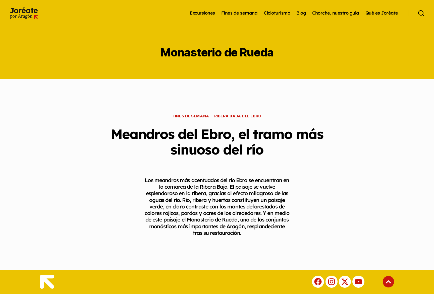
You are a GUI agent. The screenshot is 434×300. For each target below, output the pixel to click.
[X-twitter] (345, 282)
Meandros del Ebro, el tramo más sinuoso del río (217, 141)
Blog (301, 13)
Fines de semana (239, 13)
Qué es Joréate (381, 13)
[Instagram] (331, 282)
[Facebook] (318, 282)
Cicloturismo (277, 13)
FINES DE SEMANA (191, 116)
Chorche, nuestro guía (335, 13)
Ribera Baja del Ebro (237, 116)
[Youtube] (358, 282)
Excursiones (202, 13)
